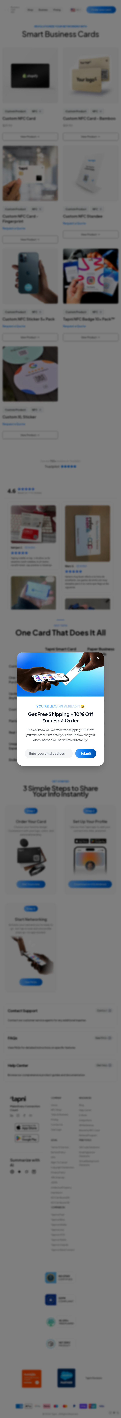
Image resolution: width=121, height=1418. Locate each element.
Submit (85, 753)
